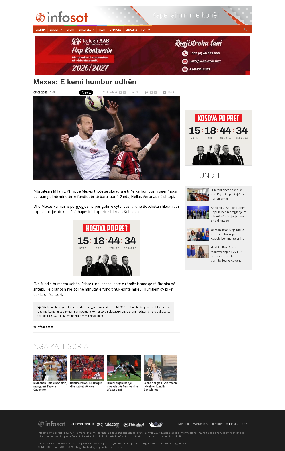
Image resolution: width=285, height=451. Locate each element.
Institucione (239, 424)
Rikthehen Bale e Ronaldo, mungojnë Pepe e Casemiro (50, 386)
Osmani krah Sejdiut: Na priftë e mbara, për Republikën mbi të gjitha (227, 234)
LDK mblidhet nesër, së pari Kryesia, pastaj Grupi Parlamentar (228, 194)
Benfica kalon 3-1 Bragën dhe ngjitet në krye (86, 384)
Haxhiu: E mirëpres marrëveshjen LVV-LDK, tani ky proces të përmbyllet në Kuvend (227, 253)
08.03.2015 (40, 92)
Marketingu (201, 424)
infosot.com (61, 17)
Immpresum (220, 424)
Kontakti (184, 424)
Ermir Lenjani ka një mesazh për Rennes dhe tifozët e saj (122, 386)
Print (168, 92)
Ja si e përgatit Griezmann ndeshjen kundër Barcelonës (160, 386)
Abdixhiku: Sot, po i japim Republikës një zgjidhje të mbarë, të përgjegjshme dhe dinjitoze (228, 214)
